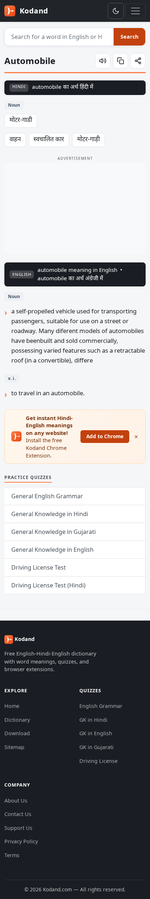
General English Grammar (47, 496)
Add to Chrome (104, 436)
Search (129, 36)
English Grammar (100, 705)
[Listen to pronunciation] (102, 60)
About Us (15, 800)
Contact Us (17, 814)
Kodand (32, 11)
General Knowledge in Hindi (49, 514)
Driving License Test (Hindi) (48, 585)
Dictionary (17, 719)
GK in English (95, 733)
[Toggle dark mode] (116, 11)
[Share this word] (138, 60)
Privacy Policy (21, 841)
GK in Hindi (93, 719)
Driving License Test (38, 567)
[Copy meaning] (120, 60)
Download (17, 733)
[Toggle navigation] (135, 11)
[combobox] (59, 36)
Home (11, 705)
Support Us (18, 827)
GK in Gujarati (96, 747)
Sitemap (14, 747)
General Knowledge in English (52, 550)
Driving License (98, 760)
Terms (11, 855)
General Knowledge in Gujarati (53, 532)
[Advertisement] (75, 208)
